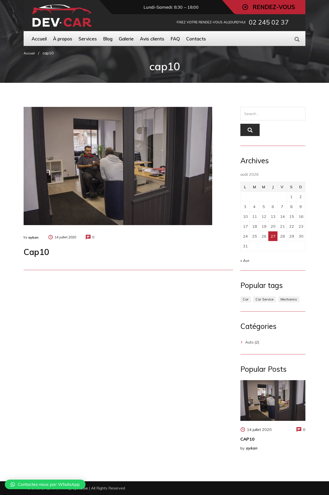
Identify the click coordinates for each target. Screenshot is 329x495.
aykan (33, 237)
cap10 (247, 439)
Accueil (39, 39)
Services (88, 39)
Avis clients (152, 39)
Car (246, 299)
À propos (62, 39)
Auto (249, 342)
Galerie (126, 39)
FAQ (175, 39)
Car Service (265, 299)
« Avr (244, 260)
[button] (45, 484)
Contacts (196, 39)
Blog (107, 39)
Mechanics (289, 299)
